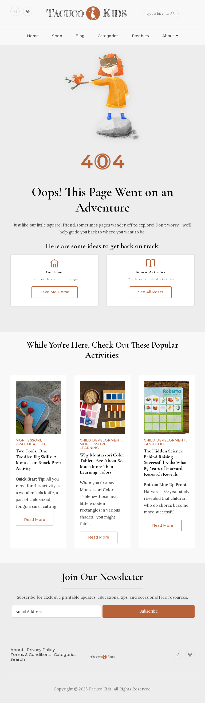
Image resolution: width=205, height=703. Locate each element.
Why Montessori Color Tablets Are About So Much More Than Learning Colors (102, 463)
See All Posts (150, 292)
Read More (34, 519)
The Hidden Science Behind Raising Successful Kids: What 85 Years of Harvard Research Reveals (165, 462)
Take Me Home (54, 292)
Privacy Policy (41, 649)
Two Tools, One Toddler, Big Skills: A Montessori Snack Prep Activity (38, 459)
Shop (57, 35)
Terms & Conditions (30, 654)
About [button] (168, 35)
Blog (80, 35)
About (16, 649)
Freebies (140, 35)
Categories (108, 35)
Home (33, 35)
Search (17, 659)
